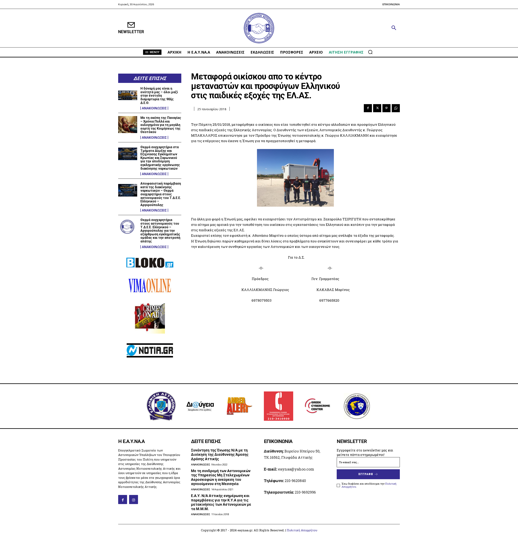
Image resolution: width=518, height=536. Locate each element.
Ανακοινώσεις (154, 108)
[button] (394, 28)
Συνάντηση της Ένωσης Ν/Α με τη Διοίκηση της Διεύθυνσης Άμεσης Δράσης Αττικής (219, 454)
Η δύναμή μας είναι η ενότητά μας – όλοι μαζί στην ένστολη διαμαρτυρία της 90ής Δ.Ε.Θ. (159, 96)
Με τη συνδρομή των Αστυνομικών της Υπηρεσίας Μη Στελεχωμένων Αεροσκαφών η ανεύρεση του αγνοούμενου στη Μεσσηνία (221, 477)
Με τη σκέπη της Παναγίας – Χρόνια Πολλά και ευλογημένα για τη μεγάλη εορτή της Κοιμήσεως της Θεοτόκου (160, 125)
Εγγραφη (366, 474)
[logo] (259, 28)
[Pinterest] (386, 108)
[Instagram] (133, 499)
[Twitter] (377, 108)
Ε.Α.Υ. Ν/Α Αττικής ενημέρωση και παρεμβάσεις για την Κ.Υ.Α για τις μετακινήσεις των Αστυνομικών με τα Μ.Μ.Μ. (221, 502)
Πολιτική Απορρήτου (302, 530)
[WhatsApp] (396, 108)
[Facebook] (368, 108)
